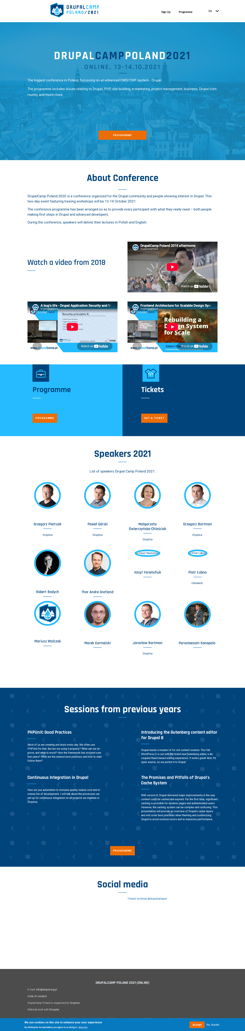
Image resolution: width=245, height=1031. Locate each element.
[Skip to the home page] (74, 10)
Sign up (165, 11)
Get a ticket (154, 418)
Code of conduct (37, 996)
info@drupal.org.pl (46, 989)
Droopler (54, 1009)
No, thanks (212, 1024)
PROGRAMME (122, 850)
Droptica (75, 1002)
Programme (185, 11)
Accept (197, 1024)
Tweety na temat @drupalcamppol (147, 898)
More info (83, 1027)
